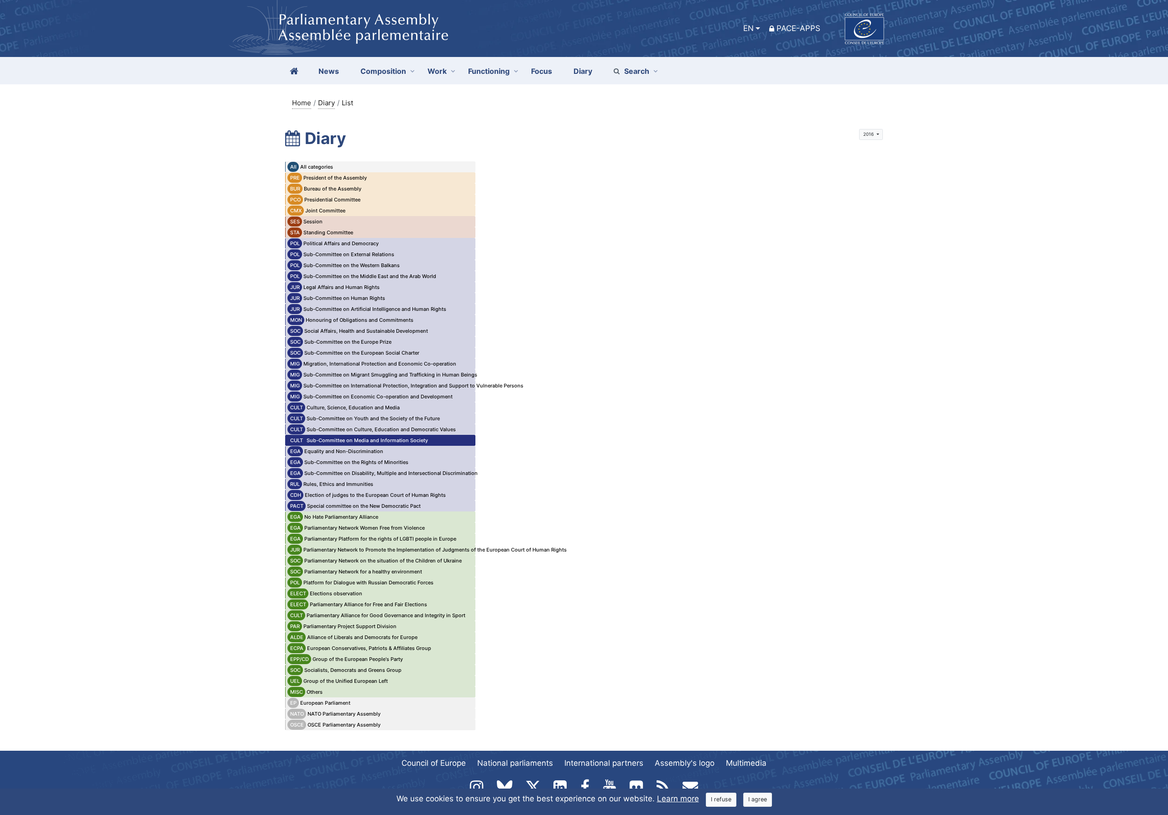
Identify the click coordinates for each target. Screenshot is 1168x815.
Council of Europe (434, 763)
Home (301, 102)
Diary (326, 102)
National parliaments (515, 763)
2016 (869, 134)
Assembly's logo (684, 763)
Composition (383, 71)
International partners (603, 763)
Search (636, 71)
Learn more (678, 798)
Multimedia (746, 763)
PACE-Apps (798, 28)
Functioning (489, 71)
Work (437, 71)
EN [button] (748, 28)
